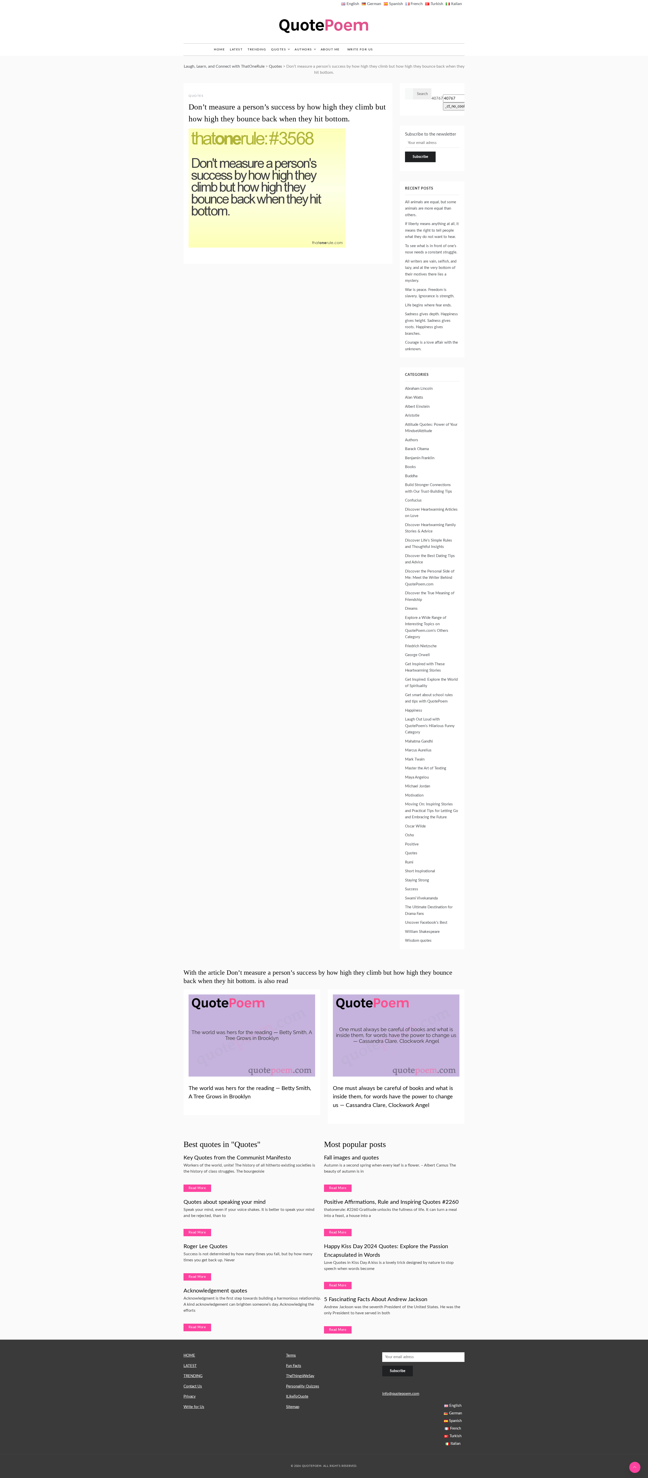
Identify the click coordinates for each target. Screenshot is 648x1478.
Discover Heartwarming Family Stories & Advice (430, 528)
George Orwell (417, 655)
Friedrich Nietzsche (421, 646)
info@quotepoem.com (400, 1394)
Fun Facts (293, 1366)
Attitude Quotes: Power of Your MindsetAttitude (431, 428)
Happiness (413, 710)
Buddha (411, 476)
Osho (409, 835)
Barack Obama (417, 449)
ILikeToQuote (297, 1396)
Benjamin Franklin (419, 458)
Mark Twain (414, 759)
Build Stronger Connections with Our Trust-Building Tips (428, 488)
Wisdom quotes (418, 941)
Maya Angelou (417, 777)
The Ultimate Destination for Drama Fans (429, 910)
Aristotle (412, 415)
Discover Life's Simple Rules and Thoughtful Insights (428, 544)
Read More (197, 1188)
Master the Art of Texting (425, 768)
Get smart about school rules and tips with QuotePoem (429, 698)
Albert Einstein (417, 407)
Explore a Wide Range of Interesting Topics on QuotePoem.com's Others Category (426, 627)
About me (330, 49)
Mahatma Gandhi (419, 741)
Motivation (414, 795)
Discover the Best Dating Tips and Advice (430, 559)
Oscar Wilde (415, 826)
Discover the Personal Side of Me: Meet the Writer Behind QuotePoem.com (429, 577)
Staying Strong (417, 880)
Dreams (411, 609)
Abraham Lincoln (419, 389)
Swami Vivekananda (421, 898)
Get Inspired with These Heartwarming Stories (425, 667)
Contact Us (193, 1386)
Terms (291, 1355)
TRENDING (257, 49)
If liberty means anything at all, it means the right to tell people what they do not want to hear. (432, 230)
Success (411, 889)
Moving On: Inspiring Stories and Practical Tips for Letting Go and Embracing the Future (431, 810)
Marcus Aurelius (418, 750)
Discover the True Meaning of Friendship (429, 596)
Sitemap (292, 1407)
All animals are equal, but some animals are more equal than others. (430, 208)
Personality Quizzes (302, 1386)
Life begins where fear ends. (428, 305)
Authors (303, 49)
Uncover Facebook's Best (426, 923)
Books (410, 467)
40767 (437, 98)
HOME (189, 1355)
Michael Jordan (417, 786)
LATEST (236, 49)
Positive (412, 844)
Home (219, 49)
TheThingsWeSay (300, 1376)
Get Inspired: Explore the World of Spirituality (431, 683)
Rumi (409, 862)
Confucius (413, 500)
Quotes (278, 49)
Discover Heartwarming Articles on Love (431, 513)
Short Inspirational (420, 871)
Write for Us (360, 49)
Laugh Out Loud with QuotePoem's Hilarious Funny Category (430, 725)
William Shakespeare (422, 932)
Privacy (190, 1396)
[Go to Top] (634, 1467)
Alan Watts (414, 397)
